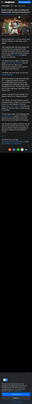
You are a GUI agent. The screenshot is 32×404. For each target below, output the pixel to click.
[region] (16, 388)
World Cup (15, 55)
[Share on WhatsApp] (18, 149)
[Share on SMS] (26, 149)
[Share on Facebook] (14, 149)
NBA (16, 6)
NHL (19, 6)
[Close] (28, 374)
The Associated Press (7, 14)
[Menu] (2, 2)
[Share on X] (5, 149)
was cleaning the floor (14, 63)
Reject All (16, 398)
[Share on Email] (22, 149)
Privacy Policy (17, 390)
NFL (12, 6)
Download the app (24, 2)
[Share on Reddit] (9, 149)
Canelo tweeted (7, 75)
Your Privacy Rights (16, 402)
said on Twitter (14, 106)
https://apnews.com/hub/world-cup (13, 141)
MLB (23, 6)
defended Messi (7, 116)
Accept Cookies (16, 394)
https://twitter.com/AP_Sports (11, 143)
